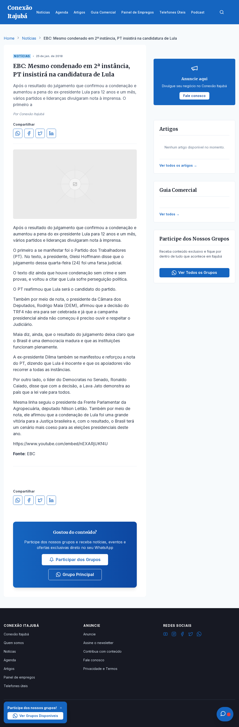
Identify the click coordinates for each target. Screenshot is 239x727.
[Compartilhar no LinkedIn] (51, 133)
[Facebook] (182, 635)
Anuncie (89, 634)
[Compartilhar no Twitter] (40, 133)
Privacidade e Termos (100, 669)
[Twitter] (190, 635)
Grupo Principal (78, 574)
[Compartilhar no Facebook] (29, 133)
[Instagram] (174, 635)
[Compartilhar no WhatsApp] (17, 133)
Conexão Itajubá (16, 634)
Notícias (29, 38)
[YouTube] (165, 635)
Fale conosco (93, 660)
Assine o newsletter (98, 643)
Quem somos (14, 643)
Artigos (9, 669)
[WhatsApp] (199, 635)
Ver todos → (169, 214)
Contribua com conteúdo (102, 651)
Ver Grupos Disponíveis (38, 716)
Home (9, 38)
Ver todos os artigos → (178, 165)
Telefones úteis (16, 686)
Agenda (10, 660)
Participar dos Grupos (78, 559)
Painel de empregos (19, 677)
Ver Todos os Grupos (197, 272)
